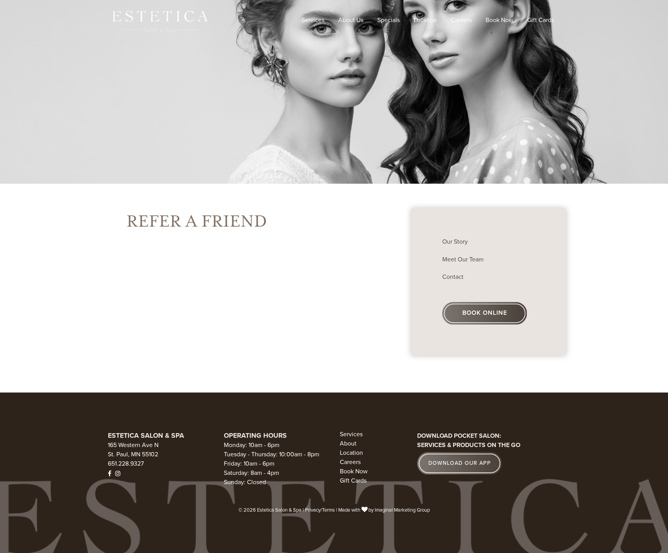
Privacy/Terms (320, 510)
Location (425, 20)
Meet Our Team (463, 259)
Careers (461, 20)
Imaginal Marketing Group (402, 510)
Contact (453, 277)
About (348, 443)
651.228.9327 (126, 464)
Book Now (499, 20)
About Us (350, 20)
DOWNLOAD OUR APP (459, 463)
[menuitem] (313, 20)
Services (313, 20)
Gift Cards (540, 20)
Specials (388, 20)
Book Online (484, 313)
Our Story (455, 242)
